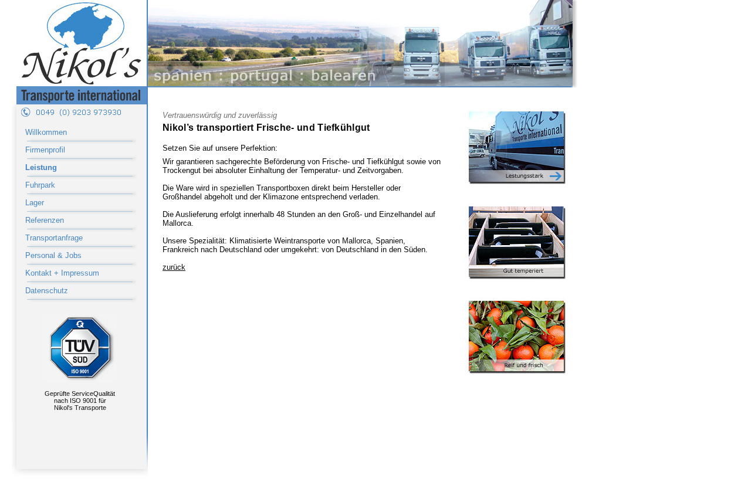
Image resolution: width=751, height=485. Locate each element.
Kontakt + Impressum (62, 273)
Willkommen (46, 132)
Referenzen (44, 220)
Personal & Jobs (53, 255)
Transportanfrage (54, 237)
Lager (34, 202)
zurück (174, 267)
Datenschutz (46, 290)
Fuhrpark (40, 185)
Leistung (41, 167)
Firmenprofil (45, 149)
